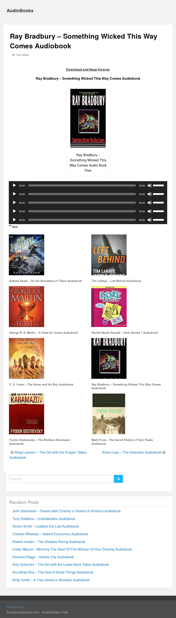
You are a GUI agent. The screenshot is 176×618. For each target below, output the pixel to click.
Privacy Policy (15, 607)
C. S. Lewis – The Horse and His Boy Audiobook (41, 384)
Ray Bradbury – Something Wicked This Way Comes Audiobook (126, 386)
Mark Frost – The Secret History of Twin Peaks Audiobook (122, 442)
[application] (88, 185)
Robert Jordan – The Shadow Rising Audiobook (48, 541)
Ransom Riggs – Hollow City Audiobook (43, 556)
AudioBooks (20, 10)
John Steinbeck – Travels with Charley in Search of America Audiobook (66, 510)
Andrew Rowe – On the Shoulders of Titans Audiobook (45, 281)
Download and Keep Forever (88, 69)
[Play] (14, 185)
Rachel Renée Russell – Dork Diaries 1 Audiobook (125, 333)
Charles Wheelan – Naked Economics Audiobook (50, 533)
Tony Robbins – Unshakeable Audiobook (43, 518)
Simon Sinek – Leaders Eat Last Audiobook (45, 526)
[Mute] (149, 185)
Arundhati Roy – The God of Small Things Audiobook (52, 572)
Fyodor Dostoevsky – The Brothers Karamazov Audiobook (39, 442)
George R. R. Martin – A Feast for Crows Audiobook (43, 333)
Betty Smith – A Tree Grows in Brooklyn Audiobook (51, 579)
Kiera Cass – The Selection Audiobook (131, 452)
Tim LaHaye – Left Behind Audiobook (116, 281)
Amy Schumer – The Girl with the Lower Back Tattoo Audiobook (60, 564)
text (15, 226)
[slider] (159, 185)
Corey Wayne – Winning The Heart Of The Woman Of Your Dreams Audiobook (72, 549)
